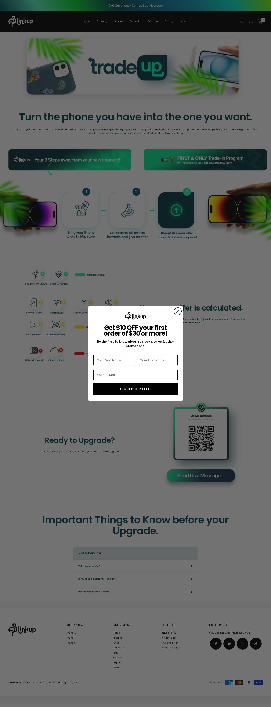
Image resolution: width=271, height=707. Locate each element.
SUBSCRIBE (135, 389)
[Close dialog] (177, 311)
